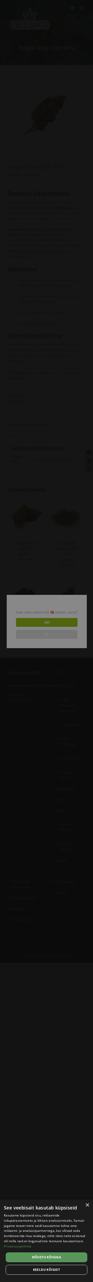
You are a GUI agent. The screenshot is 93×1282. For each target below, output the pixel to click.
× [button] (87, 1205)
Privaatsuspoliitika (18, 1246)
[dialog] (46, 1241)
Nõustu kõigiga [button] (46, 1257)
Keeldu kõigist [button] (46, 1269)
